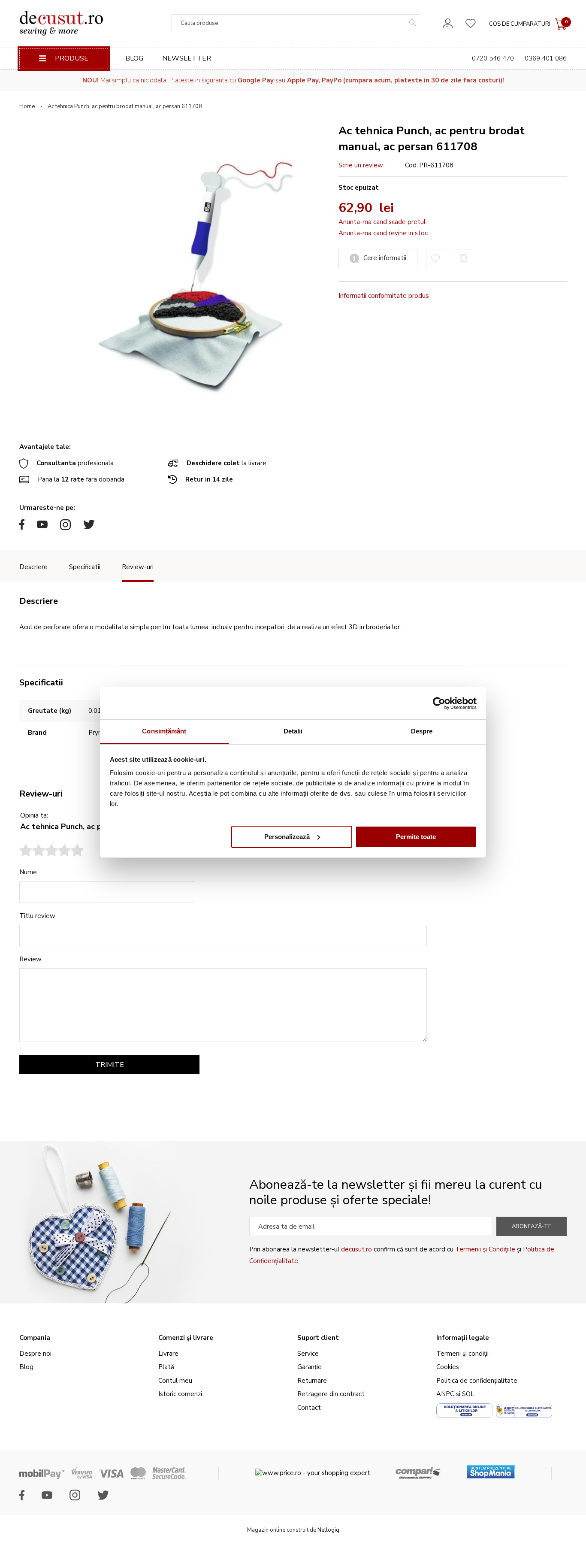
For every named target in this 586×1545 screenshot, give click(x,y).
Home (27, 106)
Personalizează (287, 836)
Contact (309, 1407)
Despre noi (35, 1353)
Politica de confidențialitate (476, 1380)
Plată (166, 1367)
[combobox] (296, 23)
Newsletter (186, 58)
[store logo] (61, 23)
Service (308, 1353)
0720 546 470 (493, 58)
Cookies (447, 1367)
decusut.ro (356, 1249)
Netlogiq (328, 1530)
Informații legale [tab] (462, 1337)
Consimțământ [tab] (164, 731)
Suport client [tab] (318, 1337)
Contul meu (175, 1380)
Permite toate (416, 836)
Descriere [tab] (38, 601)
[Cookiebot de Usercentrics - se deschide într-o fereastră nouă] (439, 703)
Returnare (312, 1380)
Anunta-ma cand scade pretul (382, 222)
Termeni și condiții (462, 1353)
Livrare (168, 1353)
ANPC (445, 1394)
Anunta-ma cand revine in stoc (383, 233)
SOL (468, 1394)
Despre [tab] (422, 731)
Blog (134, 58)
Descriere (33, 567)
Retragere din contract (331, 1394)
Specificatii (84, 567)
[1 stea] (25, 851)
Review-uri (138, 567)
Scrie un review (360, 165)
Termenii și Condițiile (485, 1249)
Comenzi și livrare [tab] (185, 1337)
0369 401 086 (546, 58)
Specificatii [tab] (41, 682)
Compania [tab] (34, 1337)
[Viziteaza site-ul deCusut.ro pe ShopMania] (490, 1469)
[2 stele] (32, 851)
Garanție (309, 1367)
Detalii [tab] (293, 731)
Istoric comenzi (180, 1394)
